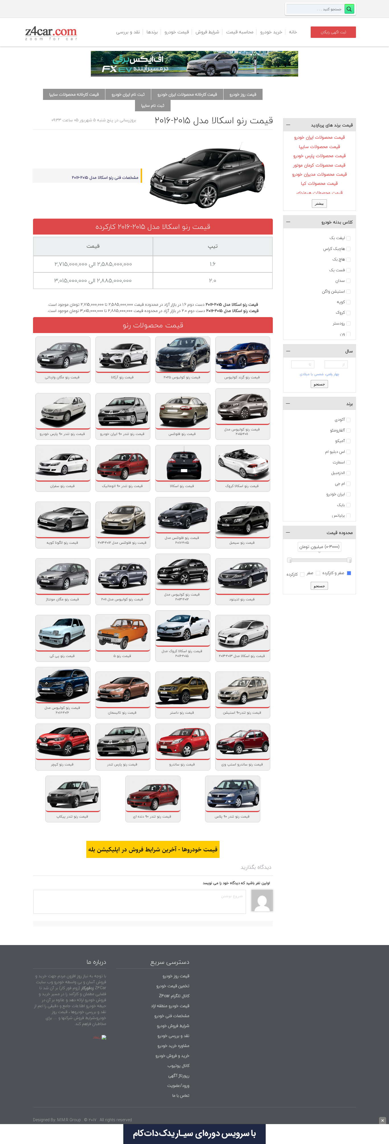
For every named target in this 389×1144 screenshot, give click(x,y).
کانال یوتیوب (177, 1065)
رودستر (339, 323)
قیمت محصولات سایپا (319, 146)
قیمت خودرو (177, 32)
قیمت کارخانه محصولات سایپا (74, 94)
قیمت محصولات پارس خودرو (319, 155)
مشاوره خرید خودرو (172, 1045)
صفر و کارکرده (333, 573)
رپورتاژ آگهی (178, 1075)
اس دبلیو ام (335, 452)
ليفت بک (337, 238)
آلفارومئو (337, 430)
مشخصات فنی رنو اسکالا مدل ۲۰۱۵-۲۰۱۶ (105, 177)
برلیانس (338, 515)
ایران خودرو (335, 494)
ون (342, 334)
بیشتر (319, 203)
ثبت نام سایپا (152, 105)
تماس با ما (180, 1095)
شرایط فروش (207, 32)
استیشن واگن (333, 291)
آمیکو (340, 441)
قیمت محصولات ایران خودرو (319, 137)
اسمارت (339, 462)
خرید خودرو (271, 32)
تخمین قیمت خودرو (172, 985)
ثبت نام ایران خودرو (128, 94)
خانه (293, 32)
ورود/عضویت (178, 1085)
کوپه (341, 302)
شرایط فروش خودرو (173, 1025)
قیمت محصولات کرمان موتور (319, 165)
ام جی (340, 483)
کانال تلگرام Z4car (174, 995)
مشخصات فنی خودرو (171, 1015)
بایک (341, 505)
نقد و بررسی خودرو (173, 1035)
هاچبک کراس (334, 249)
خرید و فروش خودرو (171, 1055)
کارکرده (292, 574)
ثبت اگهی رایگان (333, 32)
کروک (340, 312)
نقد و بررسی (128, 32)
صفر (310, 573)
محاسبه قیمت (239, 32)
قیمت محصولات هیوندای (319, 192)
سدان (340, 281)
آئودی (340, 419)
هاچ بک (338, 259)
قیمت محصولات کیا (319, 183)
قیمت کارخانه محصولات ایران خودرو (187, 94)
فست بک (337, 270)
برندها (152, 32)
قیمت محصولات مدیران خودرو (319, 174)
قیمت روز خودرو (243, 94)
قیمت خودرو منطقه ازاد (170, 1005)
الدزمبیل (338, 473)
